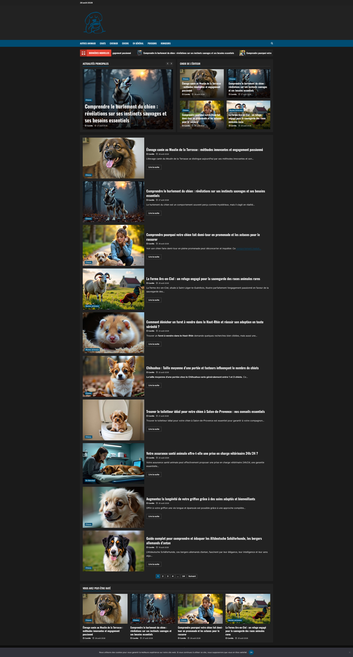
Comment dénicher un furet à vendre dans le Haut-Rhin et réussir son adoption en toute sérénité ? (113, 332)
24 (183, 576)
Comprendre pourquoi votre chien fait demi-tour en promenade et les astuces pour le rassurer (248, 53)
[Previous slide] (167, 63)
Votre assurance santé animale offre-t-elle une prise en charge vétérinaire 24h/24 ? (113, 463)
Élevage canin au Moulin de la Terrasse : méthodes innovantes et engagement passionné (201, 87)
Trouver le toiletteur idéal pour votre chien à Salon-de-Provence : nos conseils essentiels (113, 420)
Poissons (152, 43)
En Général (138, 43)
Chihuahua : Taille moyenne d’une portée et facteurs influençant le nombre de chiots (113, 376)
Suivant (192, 576)
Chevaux (114, 43)
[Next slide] (171, 63)
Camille (90, 126)
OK (251, 652)
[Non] (349, 652)
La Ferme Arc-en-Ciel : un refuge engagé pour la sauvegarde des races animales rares (247, 118)
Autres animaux (88, 43)
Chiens (125, 43)
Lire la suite (155, 168)
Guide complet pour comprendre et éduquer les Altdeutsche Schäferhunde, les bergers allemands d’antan (113, 551)
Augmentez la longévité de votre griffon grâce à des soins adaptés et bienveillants (113, 507)
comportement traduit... (248, 248)
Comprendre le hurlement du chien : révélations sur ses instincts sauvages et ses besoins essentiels (148, 53)
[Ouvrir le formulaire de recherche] (272, 43)
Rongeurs (166, 43)
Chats (103, 43)
